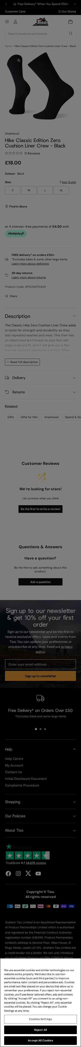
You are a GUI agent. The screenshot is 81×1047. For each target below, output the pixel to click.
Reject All (40, 1030)
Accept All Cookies (40, 1040)
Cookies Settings (40, 1019)
